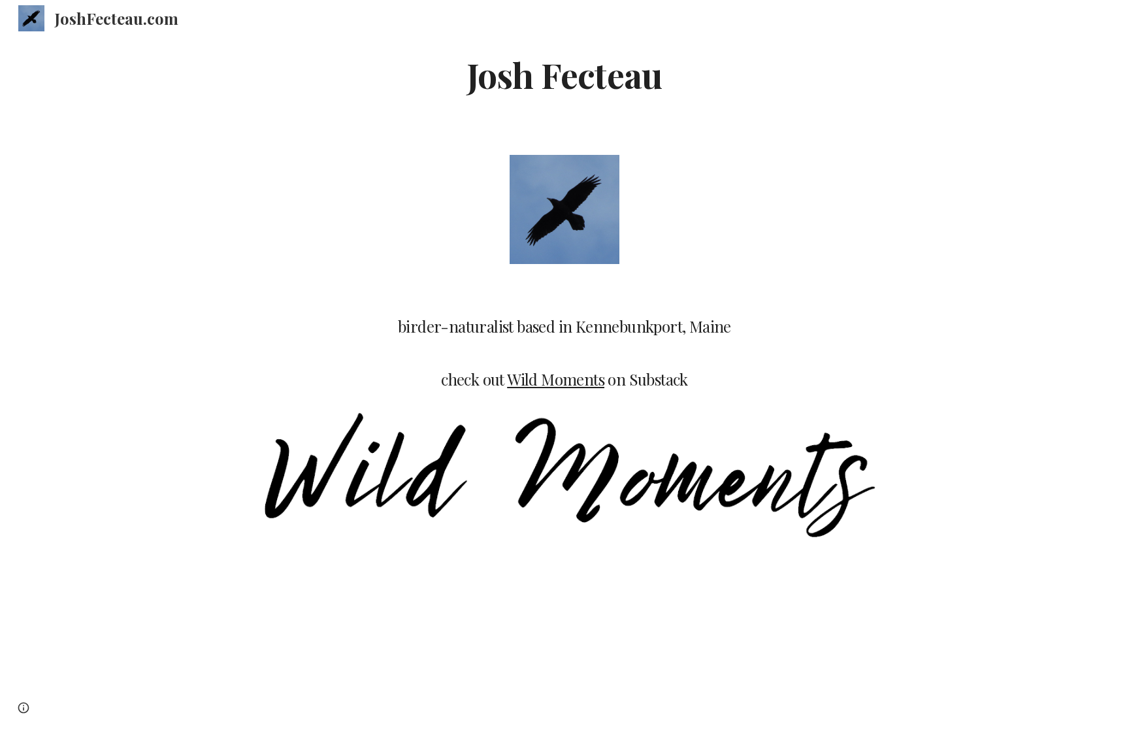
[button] (23, 708)
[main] (564, 74)
